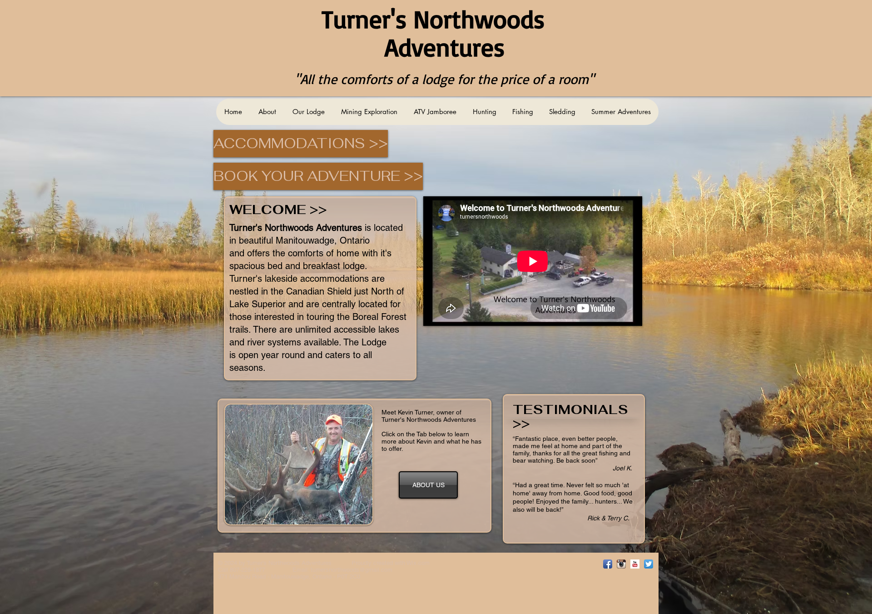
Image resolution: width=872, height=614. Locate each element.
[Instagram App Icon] (621, 564)
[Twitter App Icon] (648, 564)
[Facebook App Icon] (607, 564)
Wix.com (418, 562)
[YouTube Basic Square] (634, 564)
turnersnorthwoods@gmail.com (351, 569)
